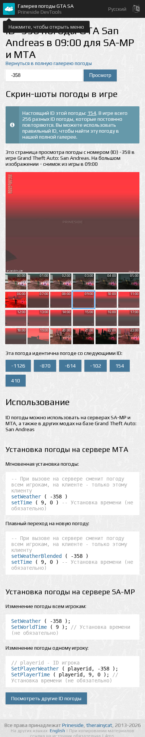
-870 (45, 366)
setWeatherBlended (36, 556)
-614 (70, 366)
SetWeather (26, 621)
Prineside (73, 725)
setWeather (26, 497)
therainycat (99, 725)
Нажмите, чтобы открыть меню (46, 27)
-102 (95, 366)
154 (91, 113)
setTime (21, 502)
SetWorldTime (29, 627)
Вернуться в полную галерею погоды (49, 63)
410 (15, 381)
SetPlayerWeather (35, 669)
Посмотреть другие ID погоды (46, 698)
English (58, 730)
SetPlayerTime (30, 675)
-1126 (18, 366)
